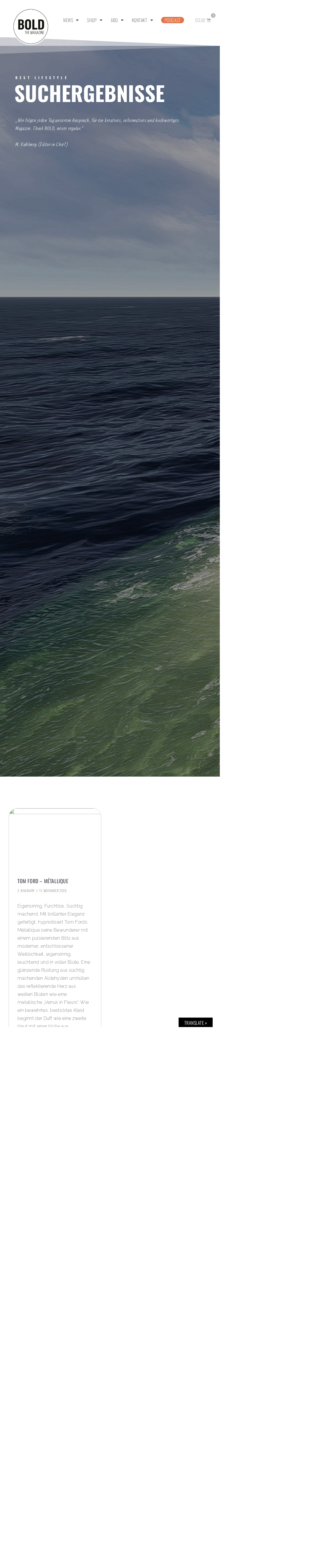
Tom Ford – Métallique (42, 881)
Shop (92, 20)
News (68, 20)
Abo (114, 20)
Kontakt (139, 20)
